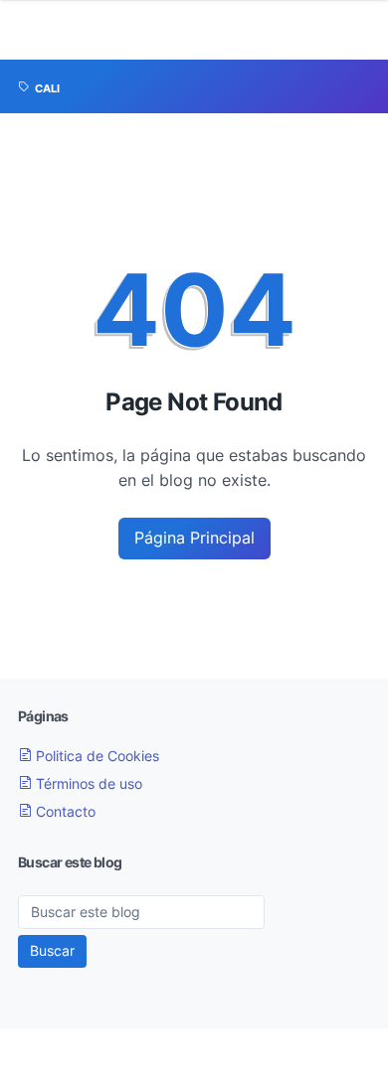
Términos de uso (87, 783)
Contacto (64, 811)
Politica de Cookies (95, 755)
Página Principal (194, 537)
